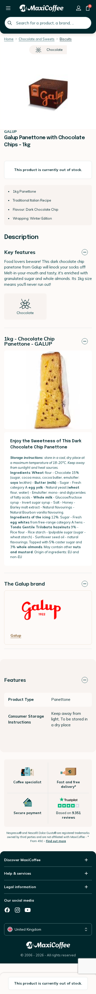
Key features (19, 252)
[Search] (10, 23)
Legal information (20, 887)
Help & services (17, 873)
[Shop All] (8, 8)
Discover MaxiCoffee (22, 860)
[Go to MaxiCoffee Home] (41, 8)
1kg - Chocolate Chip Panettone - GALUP (29, 341)
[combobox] (48, 23)
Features (15, 680)
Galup (15, 635)
